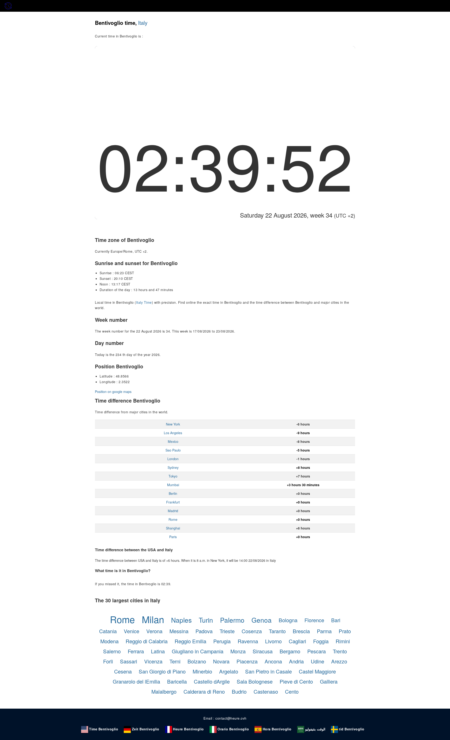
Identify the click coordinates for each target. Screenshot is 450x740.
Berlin (173, 493)
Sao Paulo (173, 450)
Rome (173, 519)
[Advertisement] (225, 81)
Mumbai (173, 484)
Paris (173, 536)
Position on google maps (113, 391)
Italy (142, 22)
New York (173, 424)
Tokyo (173, 476)
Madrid (173, 510)
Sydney (173, 467)
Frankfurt (173, 502)
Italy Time (144, 302)
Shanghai (173, 528)
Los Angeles (173, 432)
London (173, 458)
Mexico (173, 441)
